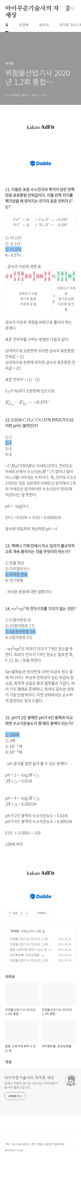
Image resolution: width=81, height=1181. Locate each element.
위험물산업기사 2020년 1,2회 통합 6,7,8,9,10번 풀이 (31, 962)
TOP (72, 1145)
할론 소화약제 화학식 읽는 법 (28, 949)
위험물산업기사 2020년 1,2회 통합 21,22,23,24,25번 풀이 (31, 941)
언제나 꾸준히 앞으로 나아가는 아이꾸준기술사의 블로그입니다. (31, 1085)
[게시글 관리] (27, 913)
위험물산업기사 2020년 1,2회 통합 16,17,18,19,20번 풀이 (31, 946)
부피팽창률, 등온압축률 (25, 955)
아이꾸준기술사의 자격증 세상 (38, 9)
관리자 (44, 24)
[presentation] (40, 219)
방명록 (24, 24)
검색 (63, 8)
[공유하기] (21, 913)
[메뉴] (72, 8)
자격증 (15, 931)
